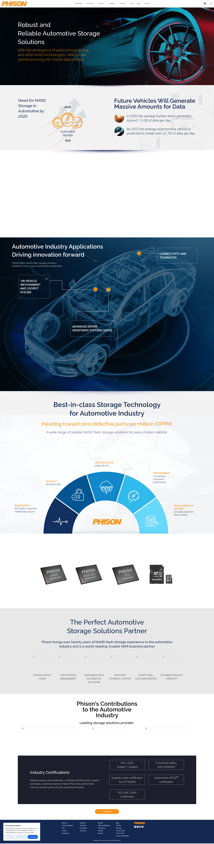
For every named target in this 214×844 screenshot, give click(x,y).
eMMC (53, 595)
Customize (11, 837)
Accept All (33, 837)
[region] (21, 832)
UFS (125, 595)
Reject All (22, 837)
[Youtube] (140, 827)
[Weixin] (143, 827)
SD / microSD (160, 595)
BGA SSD (89, 595)
